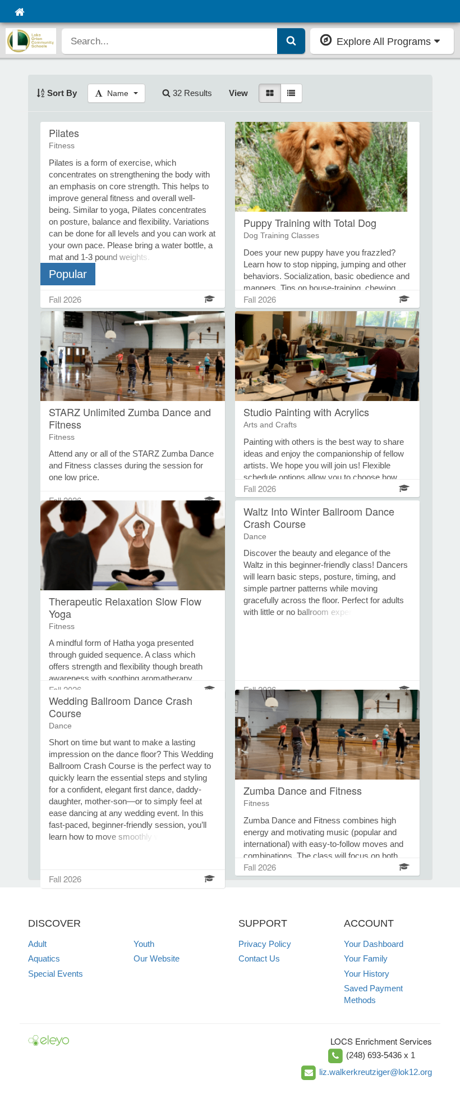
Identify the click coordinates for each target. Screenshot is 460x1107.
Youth (144, 944)
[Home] (19, 11)
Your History (366, 973)
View (238, 93)
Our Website (157, 958)
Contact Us (259, 958)
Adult (37, 944)
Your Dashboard (373, 944)
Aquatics (44, 958)
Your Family (366, 958)
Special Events (55, 973)
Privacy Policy (264, 944)
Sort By (61, 93)
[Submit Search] (291, 41)
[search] (170, 41)
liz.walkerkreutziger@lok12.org (375, 1072)
